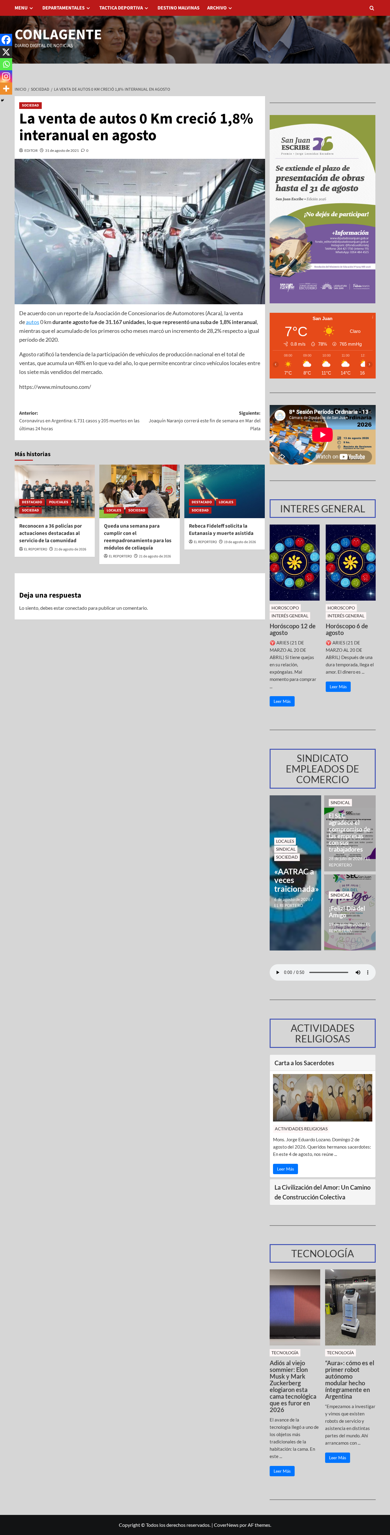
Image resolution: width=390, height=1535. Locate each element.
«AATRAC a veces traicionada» (295, 880)
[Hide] (2, 100)
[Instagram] (6, 76)
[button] (372, 8)
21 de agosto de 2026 (70, 549)
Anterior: (79, 421)
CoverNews (226, 1525)
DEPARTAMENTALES (63, 8)
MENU (21, 8)
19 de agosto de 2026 (240, 542)
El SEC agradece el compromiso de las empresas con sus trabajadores (349, 832)
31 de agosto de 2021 (62, 150)
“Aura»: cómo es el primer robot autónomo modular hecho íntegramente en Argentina (349, 1379)
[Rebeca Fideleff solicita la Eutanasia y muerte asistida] (224, 491)
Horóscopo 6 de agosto (347, 629)
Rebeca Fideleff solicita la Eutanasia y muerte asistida (221, 529)
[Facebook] (6, 40)
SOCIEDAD (30, 105)
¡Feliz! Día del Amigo (347, 911)
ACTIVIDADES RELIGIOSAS (301, 1128)
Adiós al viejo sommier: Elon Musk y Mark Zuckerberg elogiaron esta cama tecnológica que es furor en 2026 (293, 1386)
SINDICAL (286, 849)
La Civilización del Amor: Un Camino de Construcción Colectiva (322, 1192)
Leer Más (282, 701)
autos (32, 322)
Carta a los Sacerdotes (304, 1062)
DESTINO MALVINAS (179, 8)
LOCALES (114, 510)
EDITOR (31, 150)
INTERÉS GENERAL (289, 615)
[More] (6, 88)
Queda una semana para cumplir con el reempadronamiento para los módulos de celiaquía (138, 536)
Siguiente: (205, 421)
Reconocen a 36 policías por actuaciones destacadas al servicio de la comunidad (50, 533)
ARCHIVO (217, 8)
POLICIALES (58, 502)
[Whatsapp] (6, 64)
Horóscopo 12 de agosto (293, 629)
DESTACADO (32, 502)
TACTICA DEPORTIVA (121, 8)
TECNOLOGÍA (285, 1352)
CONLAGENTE (58, 34)
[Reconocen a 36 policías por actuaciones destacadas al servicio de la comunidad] (55, 491)
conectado (76, 608)
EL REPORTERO (35, 549)
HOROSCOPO (285, 607)
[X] (6, 52)
